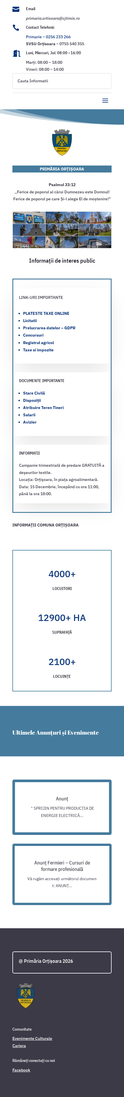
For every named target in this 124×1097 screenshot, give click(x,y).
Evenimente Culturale (32, 1038)
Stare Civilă (34, 393)
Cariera (19, 1045)
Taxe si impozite (38, 350)
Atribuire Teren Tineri (43, 407)
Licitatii (30, 320)
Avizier (30, 422)
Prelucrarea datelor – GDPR (49, 327)
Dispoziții (32, 400)
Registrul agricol (38, 342)
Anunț (62, 798)
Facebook (21, 1070)
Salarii (29, 414)
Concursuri (33, 335)
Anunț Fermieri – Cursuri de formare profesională (62, 866)
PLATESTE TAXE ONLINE (46, 313)
